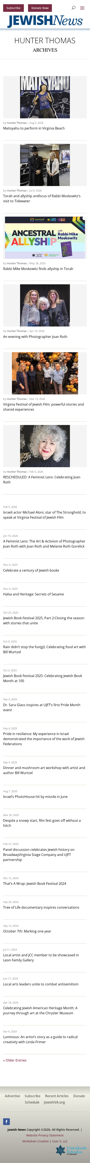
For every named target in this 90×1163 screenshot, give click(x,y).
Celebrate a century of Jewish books (31, 570)
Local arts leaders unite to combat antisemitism (40, 984)
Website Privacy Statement (45, 1135)
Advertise (12, 1096)
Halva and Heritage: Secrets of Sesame (33, 594)
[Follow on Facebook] (6, 1121)
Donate (79, 1096)
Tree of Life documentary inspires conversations (41, 907)
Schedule (32, 1103)
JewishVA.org (54, 1103)
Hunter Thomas (17, 123)
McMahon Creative (35, 1141)
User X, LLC (60, 1141)
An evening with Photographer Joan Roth (35, 336)
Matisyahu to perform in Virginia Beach (34, 128)
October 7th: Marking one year (27, 931)
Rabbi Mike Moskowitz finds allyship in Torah (38, 268)
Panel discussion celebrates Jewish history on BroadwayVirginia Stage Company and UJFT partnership (39, 854)
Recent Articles (57, 1096)
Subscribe (13, 8)
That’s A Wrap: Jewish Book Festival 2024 (34, 883)
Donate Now (40, 8)
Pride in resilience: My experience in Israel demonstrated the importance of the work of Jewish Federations (44, 738)
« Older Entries (15, 1060)
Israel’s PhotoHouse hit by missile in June (35, 796)
